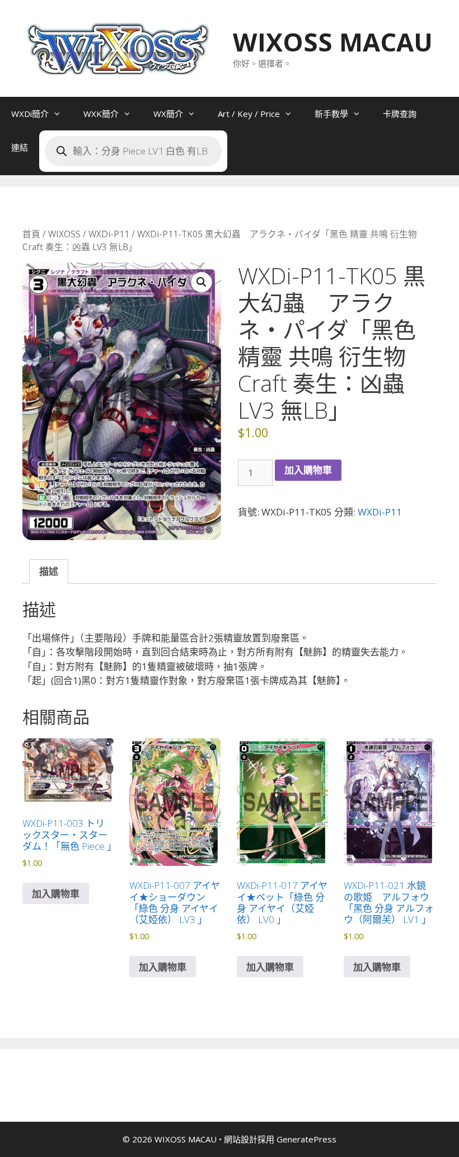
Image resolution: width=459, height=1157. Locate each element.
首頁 (31, 234)
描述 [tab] (48, 571)
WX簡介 (168, 113)
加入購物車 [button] (55, 893)
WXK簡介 (101, 113)
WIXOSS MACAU (333, 42)
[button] (201, 282)
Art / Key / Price (249, 113)
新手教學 (331, 113)
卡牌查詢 (399, 113)
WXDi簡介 (30, 113)
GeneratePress (306, 1139)
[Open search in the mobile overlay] (133, 151)
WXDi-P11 (108, 234)
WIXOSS (64, 234)
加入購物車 (308, 469)
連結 (19, 147)
